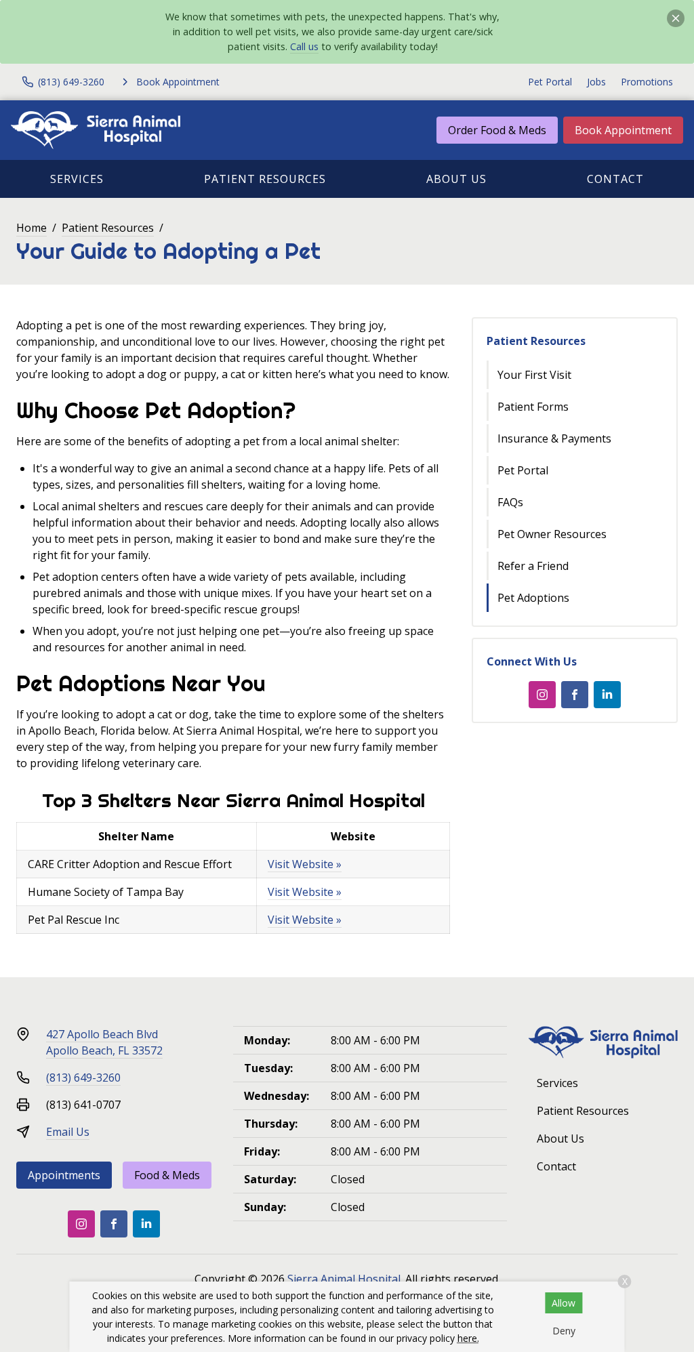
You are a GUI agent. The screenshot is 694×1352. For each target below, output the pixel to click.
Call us (304, 46)
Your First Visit (534, 374)
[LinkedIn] (607, 694)
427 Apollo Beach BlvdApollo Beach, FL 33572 (104, 1042)
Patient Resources (265, 178)
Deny (563, 1330)
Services (77, 178)
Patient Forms (533, 406)
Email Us (67, 1131)
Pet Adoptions (533, 597)
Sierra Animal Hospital (344, 1278)
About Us (456, 178)
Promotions (647, 81)
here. (468, 1338)
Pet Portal (550, 81)
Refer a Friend (533, 565)
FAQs (510, 502)
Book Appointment (623, 130)
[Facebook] (574, 694)
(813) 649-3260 (83, 1077)
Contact (615, 178)
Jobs (596, 81)
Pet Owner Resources (552, 534)
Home (31, 227)
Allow (563, 1302)
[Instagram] (542, 694)
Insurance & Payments (554, 438)
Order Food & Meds (497, 130)
